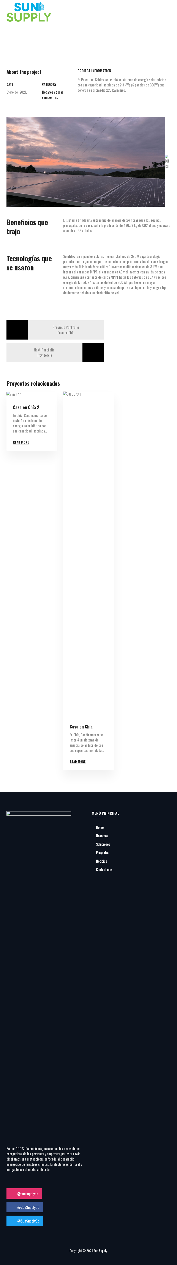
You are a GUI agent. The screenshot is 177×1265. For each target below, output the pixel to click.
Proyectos (102, 852)
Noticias (101, 861)
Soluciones (103, 844)
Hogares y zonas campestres (52, 94)
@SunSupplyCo (27, 1207)
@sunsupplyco (27, 1193)
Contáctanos (104, 869)
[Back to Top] (168, 1258)
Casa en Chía (81, 726)
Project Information (94, 70)
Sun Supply (100, 1250)
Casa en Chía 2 (26, 407)
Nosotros (102, 835)
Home (100, 827)
